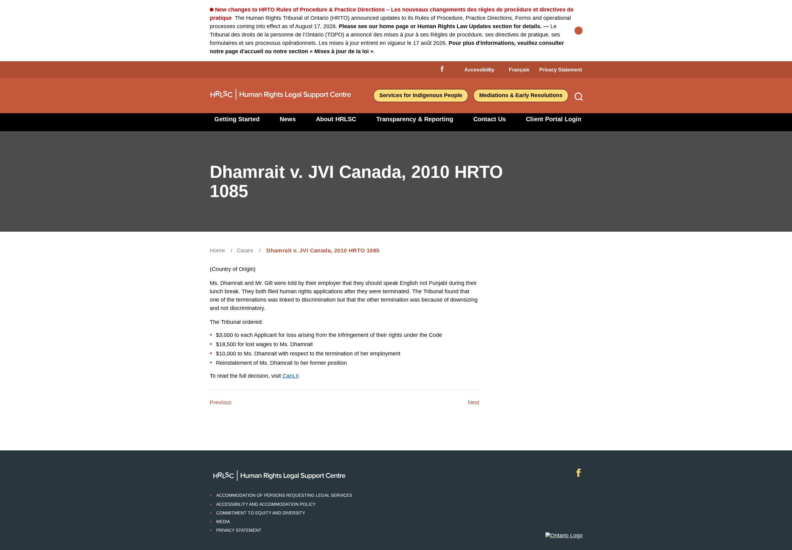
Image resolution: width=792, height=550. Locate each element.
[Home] (281, 102)
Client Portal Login (553, 119)
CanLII (290, 376)
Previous (220, 402)
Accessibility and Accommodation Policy (266, 504)
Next (473, 402)
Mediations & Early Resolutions (520, 95)
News (288, 119)
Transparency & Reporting (414, 119)
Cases (245, 250)
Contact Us (489, 119)
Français (519, 69)
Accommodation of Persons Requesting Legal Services (284, 495)
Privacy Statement (560, 69)
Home (217, 250)
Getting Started (237, 119)
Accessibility (479, 69)
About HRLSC (336, 119)
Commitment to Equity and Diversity (260, 512)
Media (223, 521)
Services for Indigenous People (420, 95)
